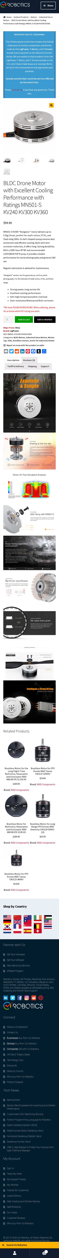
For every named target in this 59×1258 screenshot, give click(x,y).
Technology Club (15, 1060)
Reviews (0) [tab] (29, 360)
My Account (15, 1253)
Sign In (10, 1168)
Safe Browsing (14, 1207)
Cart (38, 1250)
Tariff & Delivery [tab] (15, 366)
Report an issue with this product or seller (25, 345)
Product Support (15, 1082)
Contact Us (17, 89)
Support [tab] (45, 366)
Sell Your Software (15, 960)
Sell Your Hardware (16, 954)
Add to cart (24, 319)
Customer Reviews (16, 1218)
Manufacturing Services (18, 965)
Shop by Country (15, 1071)
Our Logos (12, 1212)
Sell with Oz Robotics (23, 1049)
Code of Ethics (14, 1196)
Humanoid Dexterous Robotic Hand (24, 1136)
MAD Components (20, 790)
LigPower (14, 331)
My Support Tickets (16, 1179)
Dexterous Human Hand (19, 1141)
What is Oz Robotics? (17, 1027)
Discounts (12, 1065)
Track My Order (14, 1173)
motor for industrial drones (42, 340)
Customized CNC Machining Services (25, 1114)
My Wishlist (12, 1185)
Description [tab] (13, 360)
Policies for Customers (18, 1190)
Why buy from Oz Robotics (20, 1076)
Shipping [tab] (32, 366)
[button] (51, 105)
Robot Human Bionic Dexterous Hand (25, 1130)
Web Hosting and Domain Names (23, 1201)
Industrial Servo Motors (36, 337)
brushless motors (21, 340)
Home (9, 17)
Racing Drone (13, 1100)
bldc (10, 340)
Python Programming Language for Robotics (29, 1119)
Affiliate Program (15, 971)
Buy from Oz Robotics (23, 1038)
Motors (34, 17)
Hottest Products (21, 17)
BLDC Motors (19, 337)
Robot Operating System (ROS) (22, 1125)
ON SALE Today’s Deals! (18, 1054)
